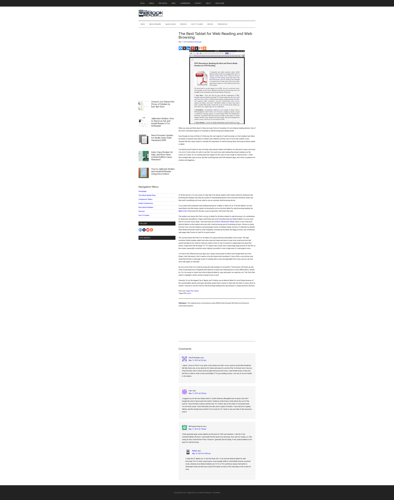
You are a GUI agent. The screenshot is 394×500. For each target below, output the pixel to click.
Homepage (142, 191)
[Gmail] (200, 48)
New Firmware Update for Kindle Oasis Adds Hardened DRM (162, 137)
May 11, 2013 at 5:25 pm (197, 393)
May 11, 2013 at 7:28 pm (197, 429)
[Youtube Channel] (147, 229)
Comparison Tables (145, 199)
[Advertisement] (217, 178)
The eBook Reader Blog (147, 195)
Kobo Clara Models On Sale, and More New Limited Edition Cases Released (162, 156)
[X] (184, 48)
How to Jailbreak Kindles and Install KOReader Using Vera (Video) (163, 171)
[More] (204, 48)
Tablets (196, 291)
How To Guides (144, 215)
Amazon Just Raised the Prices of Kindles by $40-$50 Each (162, 104)
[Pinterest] (192, 48)
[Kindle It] (196, 48)
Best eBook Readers (146, 207)
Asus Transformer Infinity (225, 222)
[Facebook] (180, 48)
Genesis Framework (205, 492)
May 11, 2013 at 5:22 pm (197, 360)
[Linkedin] (188, 48)
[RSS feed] (151, 229)
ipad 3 (189, 293)
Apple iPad (189, 291)
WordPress (216, 492)
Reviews (142, 211)
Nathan (194, 451)
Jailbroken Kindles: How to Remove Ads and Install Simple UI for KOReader (162, 122)
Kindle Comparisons (146, 203)
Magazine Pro (191, 492)
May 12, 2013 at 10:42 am (201, 453)
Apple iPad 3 (183, 211)
